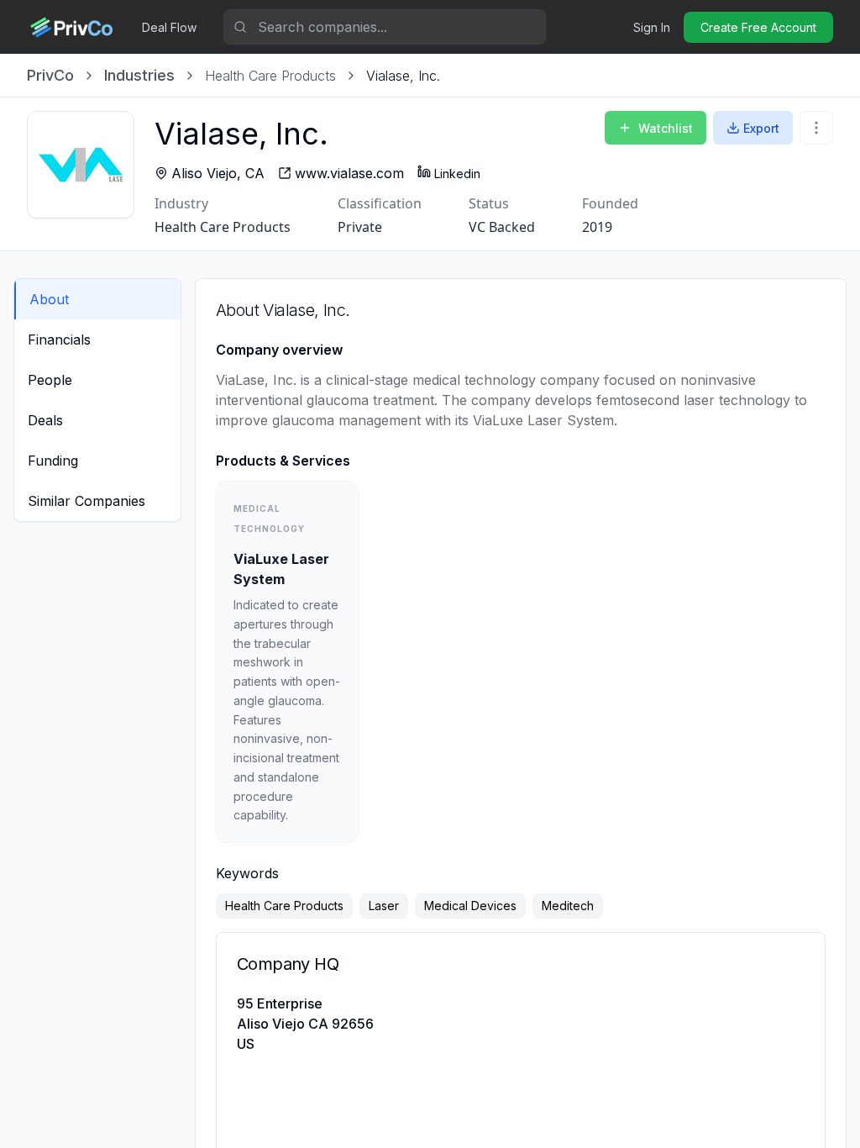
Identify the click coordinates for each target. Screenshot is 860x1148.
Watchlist (665, 128)
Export (761, 128)
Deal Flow (169, 27)
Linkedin (457, 173)
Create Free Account (758, 27)
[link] (403, 76)
